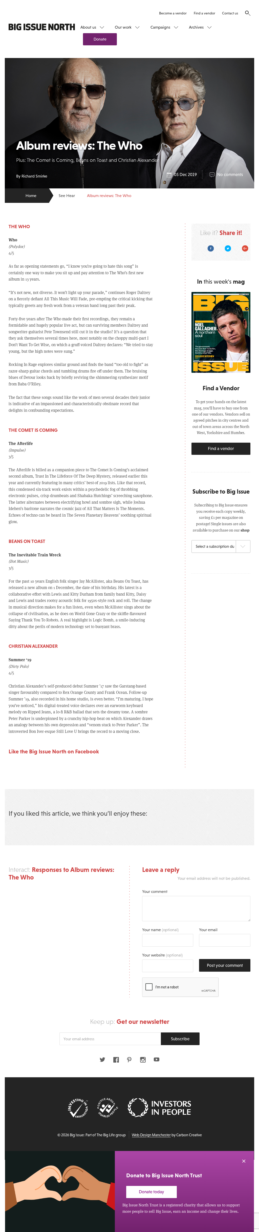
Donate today (151, 1191)
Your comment (154, 891)
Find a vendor (204, 13)
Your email (208, 929)
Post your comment (225, 965)
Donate (100, 39)
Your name (160, 929)
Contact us (230, 13)
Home (31, 195)
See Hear (67, 195)
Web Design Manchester (151, 1135)
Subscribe (180, 1039)
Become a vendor (173, 13)
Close (243, 1161)
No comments (230, 174)
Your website (162, 955)
